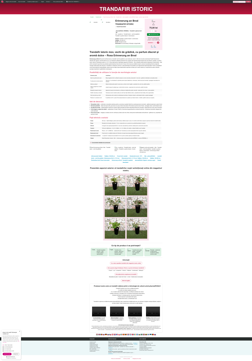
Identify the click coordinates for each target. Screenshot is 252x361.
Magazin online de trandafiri (11, 1)
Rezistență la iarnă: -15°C (136, 156)
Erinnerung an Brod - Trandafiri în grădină (122, 160)
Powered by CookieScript (11, 358)
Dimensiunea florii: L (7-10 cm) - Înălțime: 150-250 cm (135, 158)
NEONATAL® (110, 353)
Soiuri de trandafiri (21, 1)
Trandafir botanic (93, 351)
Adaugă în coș (154, 34)
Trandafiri (92, 17)
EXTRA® (135, 344)
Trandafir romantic (93, 342)
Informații (48, 1)
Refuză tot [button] (15, 354)
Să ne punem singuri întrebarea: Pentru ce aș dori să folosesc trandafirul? (126, 268)
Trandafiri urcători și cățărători (95, 347)
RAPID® (110, 350)
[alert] (11, 345)
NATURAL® (110, 347)
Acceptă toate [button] (7, 354)
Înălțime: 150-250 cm (110, 156)
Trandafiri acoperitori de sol (94, 350)
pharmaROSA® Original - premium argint (145, 160)
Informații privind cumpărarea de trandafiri (126, 274)
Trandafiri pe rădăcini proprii (32, 1)
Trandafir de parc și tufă (94, 346)
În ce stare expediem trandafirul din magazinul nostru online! (126, 263)
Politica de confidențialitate (116, 358)
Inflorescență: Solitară (96, 156)
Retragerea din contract (137, 358)
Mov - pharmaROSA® (150, 156)
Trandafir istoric (98, 17)
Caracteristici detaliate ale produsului (101, 142)
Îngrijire (42, 1)
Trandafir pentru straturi (94, 345)
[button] (11, 356)
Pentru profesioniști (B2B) (58, 1)
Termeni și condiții (126, 358)
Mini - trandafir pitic (93, 348)
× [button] (19, 331)
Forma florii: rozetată (122, 156)
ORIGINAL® (135, 343)
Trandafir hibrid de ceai (94, 344)
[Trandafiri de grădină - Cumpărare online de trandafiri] (248, 2)
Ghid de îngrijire (126, 280)
